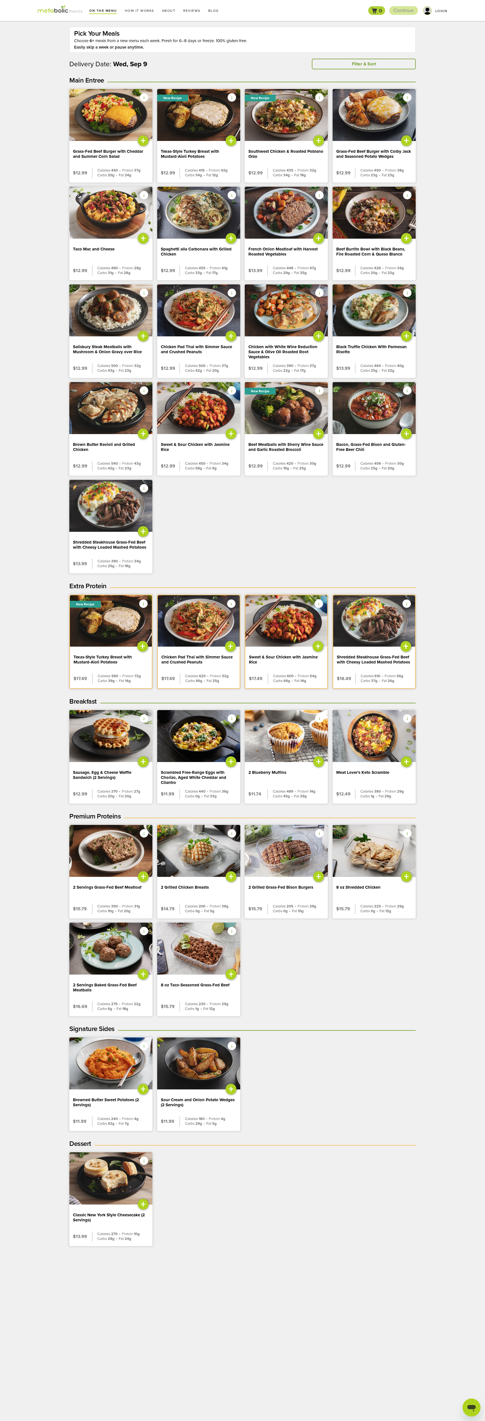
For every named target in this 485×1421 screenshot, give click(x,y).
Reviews (191, 10)
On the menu (103, 10)
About (169, 10)
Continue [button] (404, 10)
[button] (376, 10)
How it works (139, 10)
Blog (213, 10)
